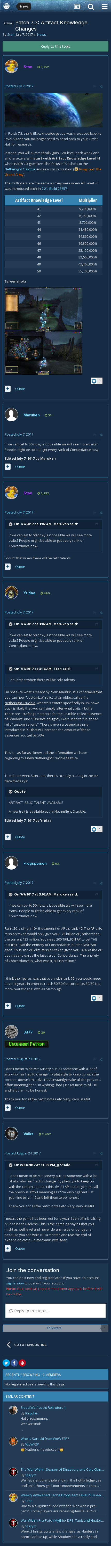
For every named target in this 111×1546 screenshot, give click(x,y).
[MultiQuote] (8, 389)
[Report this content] (94, 86)
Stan (10, 34)
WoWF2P (32, 1444)
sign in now (15, 1283)
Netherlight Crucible (20, 169)
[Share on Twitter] (6, 1363)
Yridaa (29, 593)
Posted (19, 86)
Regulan (31, 1413)
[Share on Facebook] (14, 1363)
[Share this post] (101, 86)
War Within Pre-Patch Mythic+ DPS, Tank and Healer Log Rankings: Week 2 (63, 1520)
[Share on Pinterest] (22, 1363)
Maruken (31, 415)
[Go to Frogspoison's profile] (11, 863)
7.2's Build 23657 (54, 188)
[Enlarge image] (53, 109)
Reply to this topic (55, 46)
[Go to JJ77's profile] (11, 1031)
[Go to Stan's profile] (11, 66)
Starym (30, 1475)
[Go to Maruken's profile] (11, 414)
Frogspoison (35, 863)
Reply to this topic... (31, 1310)
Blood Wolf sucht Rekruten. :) (43, 1407)
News (41, 34)
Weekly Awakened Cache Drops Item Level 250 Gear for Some (63, 1495)
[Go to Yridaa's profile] (11, 592)
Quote (20, 388)
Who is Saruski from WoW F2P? (45, 1438)
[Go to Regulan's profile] (13, 1410)
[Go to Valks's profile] (11, 1133)
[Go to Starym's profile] (13, 1472)
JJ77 (28, 1032)
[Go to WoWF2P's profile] (13, 1441)
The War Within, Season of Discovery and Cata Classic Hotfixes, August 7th (63, 1469)
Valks (28, 1134)
